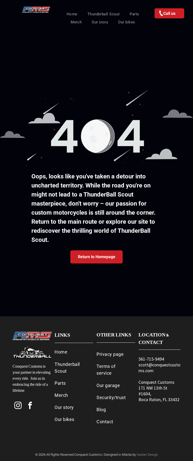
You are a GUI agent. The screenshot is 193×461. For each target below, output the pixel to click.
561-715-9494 (151, 359)
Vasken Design (147, 454)
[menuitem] (72, 14)
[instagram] (18, 406)
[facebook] (30, 406)
